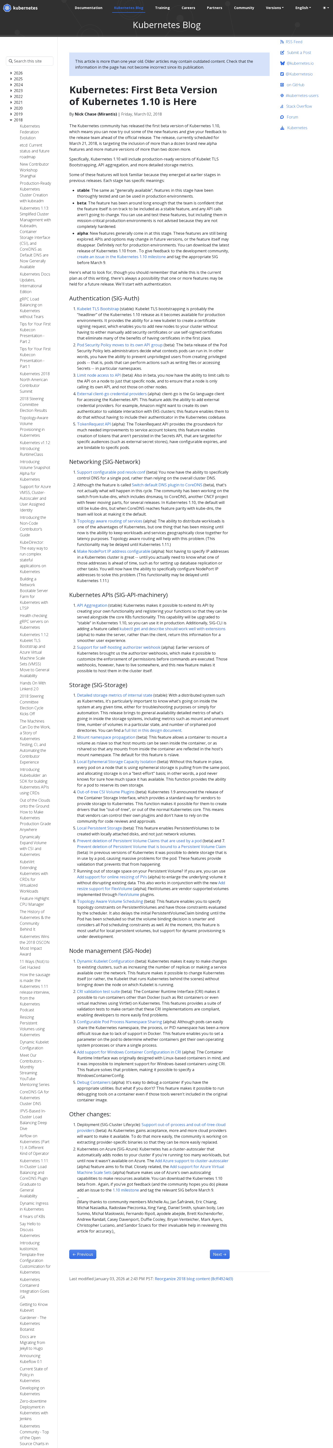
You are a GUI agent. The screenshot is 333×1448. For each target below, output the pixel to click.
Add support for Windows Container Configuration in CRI (129, 1052)
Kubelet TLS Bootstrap (98, 308)
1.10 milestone (126, 1190)
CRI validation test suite (98, 991)
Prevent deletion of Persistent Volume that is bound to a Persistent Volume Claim (151, 846)
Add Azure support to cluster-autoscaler (191, 1160)
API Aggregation (92, 605)
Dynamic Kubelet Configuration (105, 961)
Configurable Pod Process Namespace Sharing (119, 1021)
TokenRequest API (94, 424)
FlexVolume (128, 894)
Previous (82, 1254)
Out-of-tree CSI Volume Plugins (106, 792)
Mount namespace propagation (106, 737)
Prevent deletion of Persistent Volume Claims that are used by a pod (139, 840)
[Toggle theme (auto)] (326, 7)
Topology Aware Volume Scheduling (110, 901)
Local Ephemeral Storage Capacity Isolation (116, 761)
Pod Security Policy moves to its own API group (120, 345)
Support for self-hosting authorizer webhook (118, 647)
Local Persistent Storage (99, 828)
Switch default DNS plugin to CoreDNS (167, 485)
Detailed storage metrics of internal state (114, 695)
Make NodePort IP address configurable (113, 551)
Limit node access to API (99, 375)
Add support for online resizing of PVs (112, 877)
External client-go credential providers (112, 393)
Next (219, 1254)
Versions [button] (273, 7)
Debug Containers (94, 1082)
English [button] (301, 7)
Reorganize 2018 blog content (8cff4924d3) (194, 1278)
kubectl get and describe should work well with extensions (172, 628)
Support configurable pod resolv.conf (111, 472)
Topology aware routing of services (109, 521)
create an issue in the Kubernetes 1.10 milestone (121, 256)
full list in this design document (153, 730)
